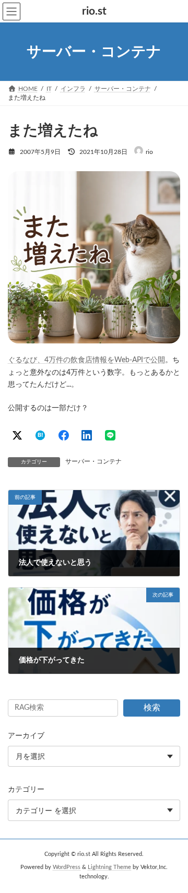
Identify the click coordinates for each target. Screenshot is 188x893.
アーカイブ (26, 736)
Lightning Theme (109, 867)
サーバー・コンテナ (93, 461)
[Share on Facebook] (63, 435)
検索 (152, 708)
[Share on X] (17, 435)
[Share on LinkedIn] (86, 435)
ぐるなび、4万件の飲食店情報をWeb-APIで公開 (86, 360)
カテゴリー (26, 789)
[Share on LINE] (110, 435)
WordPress (66, 867)
